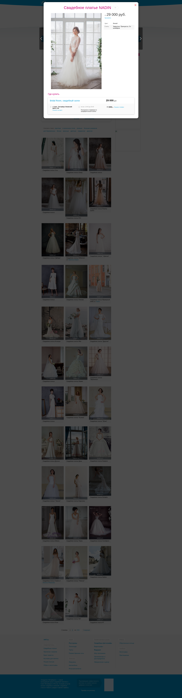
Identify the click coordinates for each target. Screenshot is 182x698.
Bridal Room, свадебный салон (65, 100)
